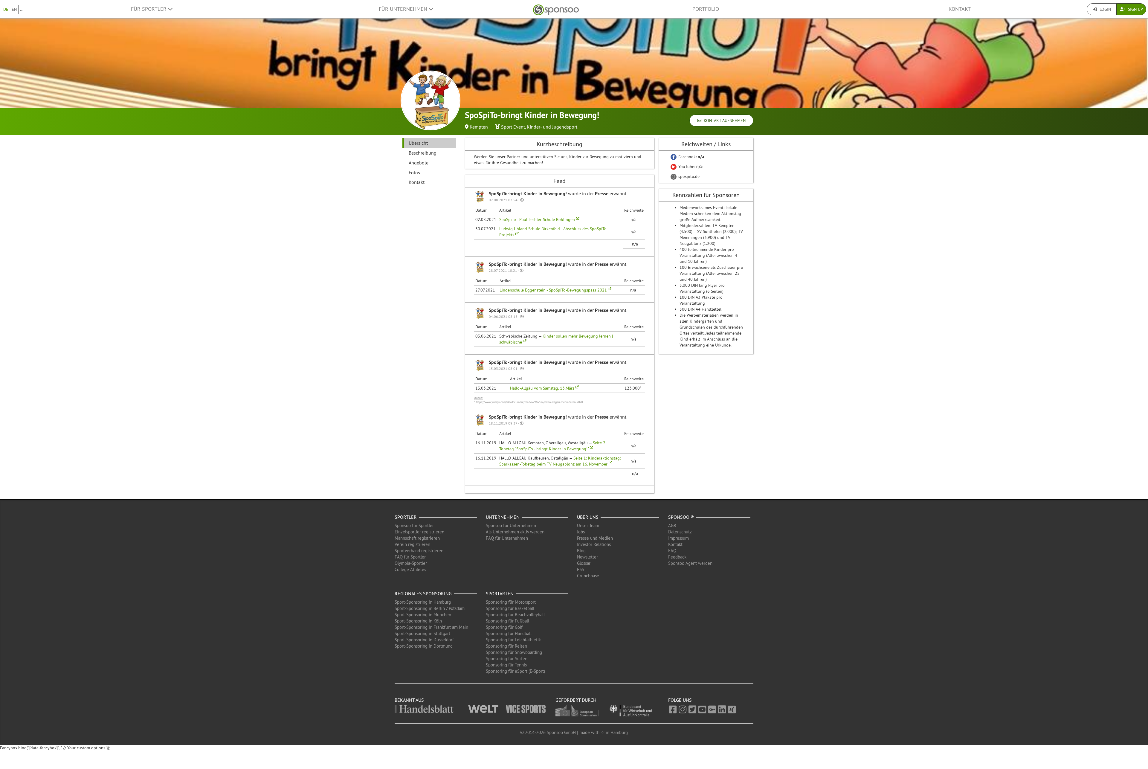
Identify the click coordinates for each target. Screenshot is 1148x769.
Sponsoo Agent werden (690, 563)
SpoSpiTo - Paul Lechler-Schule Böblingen (537, 219)
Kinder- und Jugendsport (552, 127)
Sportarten (500, 593)
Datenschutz (680, 532)
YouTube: (690, 166)
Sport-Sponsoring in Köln (418, 621)
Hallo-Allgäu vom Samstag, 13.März (542, 388)
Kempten (479, 127)
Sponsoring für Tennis (506, 665)
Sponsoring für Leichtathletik (513, 640)
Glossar (583, 563)
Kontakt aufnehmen (723, 120)
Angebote (418, 163)
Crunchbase (588, 576)
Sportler (406, 517)
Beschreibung (422, 153)
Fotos (414, 173)
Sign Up (1135, 9)
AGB (672, 525)
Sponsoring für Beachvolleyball (515, 614)
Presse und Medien (595, 538)
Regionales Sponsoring (423, 593)
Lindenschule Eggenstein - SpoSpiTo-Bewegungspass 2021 (554, 290)
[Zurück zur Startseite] (556, 9)
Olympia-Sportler (411, 563)
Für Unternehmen (404, 9)
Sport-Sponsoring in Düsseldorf (424, 640)
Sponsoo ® (681, 517)
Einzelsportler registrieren (419, 532)
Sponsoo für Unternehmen (511, 525)
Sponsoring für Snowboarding (514, 652)
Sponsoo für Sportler (414, 525)
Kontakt (960, 9)
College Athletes (410, 569)
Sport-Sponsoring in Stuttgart (422, 633)
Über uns (588, 517)
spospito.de (688, 176)
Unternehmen (503, 517)
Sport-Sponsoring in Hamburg (423, 602)
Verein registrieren (412, 544)
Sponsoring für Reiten (506, 646)
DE (5, 9)
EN (14, 9)
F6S (580, 569)
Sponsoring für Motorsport (511, 602)
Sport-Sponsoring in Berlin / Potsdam (430, 608)
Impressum (678, 538)
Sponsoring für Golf (504, 627)
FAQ (672, 550)
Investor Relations (594, 544)
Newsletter (587, 557)
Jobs (581, 532)
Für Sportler (149, 9)
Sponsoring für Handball (509, 633)
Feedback (677, 557)
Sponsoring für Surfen (506, 658)
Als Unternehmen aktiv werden (515, 532)
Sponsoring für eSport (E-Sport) (515, 671)
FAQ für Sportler (410, 557)
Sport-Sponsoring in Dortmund (424, 646)
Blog (581, 550)
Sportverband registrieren (419, 550)
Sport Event (513, 127)
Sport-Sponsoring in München (423, 614)
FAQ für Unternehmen (507, 538)
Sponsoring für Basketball (510, 608)
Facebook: (690, 156)
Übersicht (418, 143)
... (21, 9)
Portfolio (705, 9)
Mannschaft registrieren (417, 538)
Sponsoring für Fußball (507, 621)
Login (1104, 9)
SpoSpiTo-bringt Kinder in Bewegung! (528, 193)
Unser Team (588, 525)
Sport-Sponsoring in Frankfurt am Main (431, 627)
